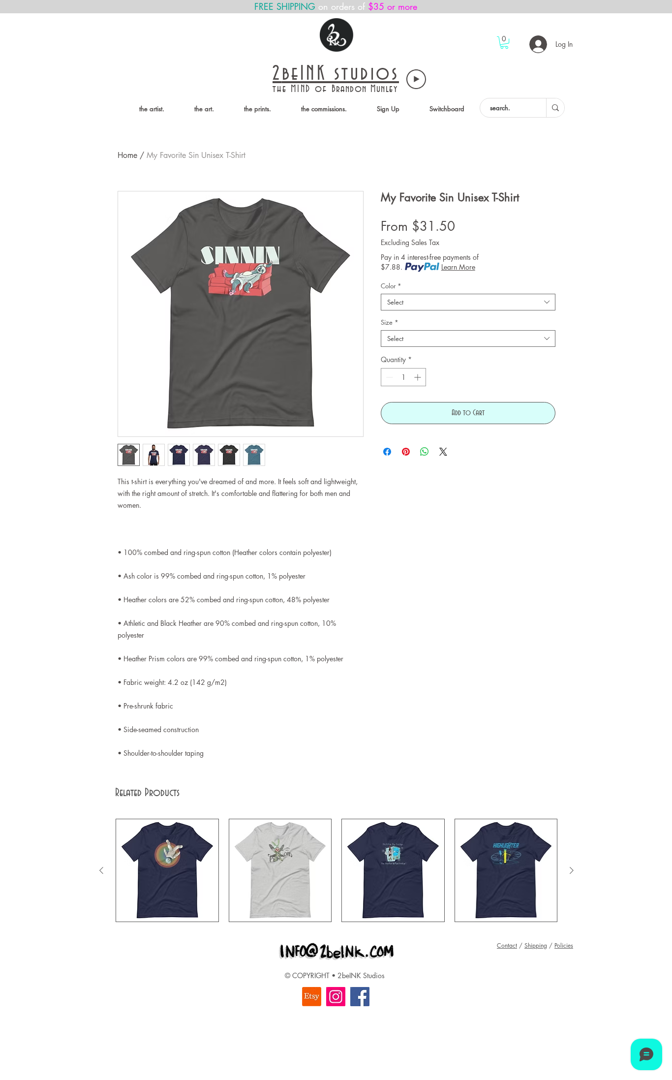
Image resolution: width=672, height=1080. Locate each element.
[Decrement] (388, 377)
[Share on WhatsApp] (424, 452)
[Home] (336, 35)
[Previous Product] (101, 870)
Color (391, 286)
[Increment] (418, 377)
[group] (336, 870)
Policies (563, 945)
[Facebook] (359, 996)
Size (389, 322)
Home (127, 155)
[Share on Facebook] (387, 452)
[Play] (416, 79)
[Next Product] (572, 870)
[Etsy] (311, 996)
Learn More (458, 267)
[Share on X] (443, 452)
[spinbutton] (403, 377)
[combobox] (468, 302)
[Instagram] (335, 996)
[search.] (555, 107)
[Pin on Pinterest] (406, 452)
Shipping (535, 945)
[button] (504, 42)
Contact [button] (507, 945)
